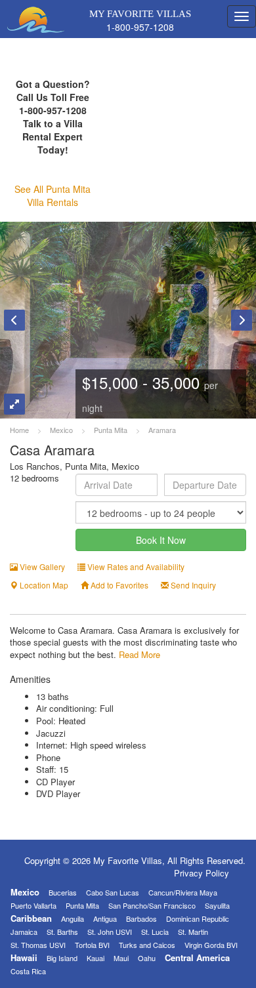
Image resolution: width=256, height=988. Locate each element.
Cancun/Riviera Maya (182, 892)
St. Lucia (155, 931)
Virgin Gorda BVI (211, 944)
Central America (197, 957)
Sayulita (217, 905)
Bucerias (63, 892)
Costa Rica (28, 971)
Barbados (141, 918)
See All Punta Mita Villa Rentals (52, 195)
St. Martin (193, 931)
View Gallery (41, 566)
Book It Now (161, 539)
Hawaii (24, 957)
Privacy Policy (201, 873)
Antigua (105, 918)
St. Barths (62, 931)
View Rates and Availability (134, 566)
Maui (121, 958)
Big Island (62, 958)
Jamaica (24, 931)
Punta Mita (82, 905)
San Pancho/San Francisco (152, 905)
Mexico (25, 892)
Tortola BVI (92, 944)
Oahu (147, 958)
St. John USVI (109, 931)
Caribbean (31, 918)
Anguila (72, 918)
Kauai (95, 958)
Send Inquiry (192, 584)
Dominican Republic (197, 918)
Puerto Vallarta (33, 905)
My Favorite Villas (131, 18)
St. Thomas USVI (38, 944)
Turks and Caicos (147, 944)
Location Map (43, 584)
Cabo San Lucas (112, 892)
